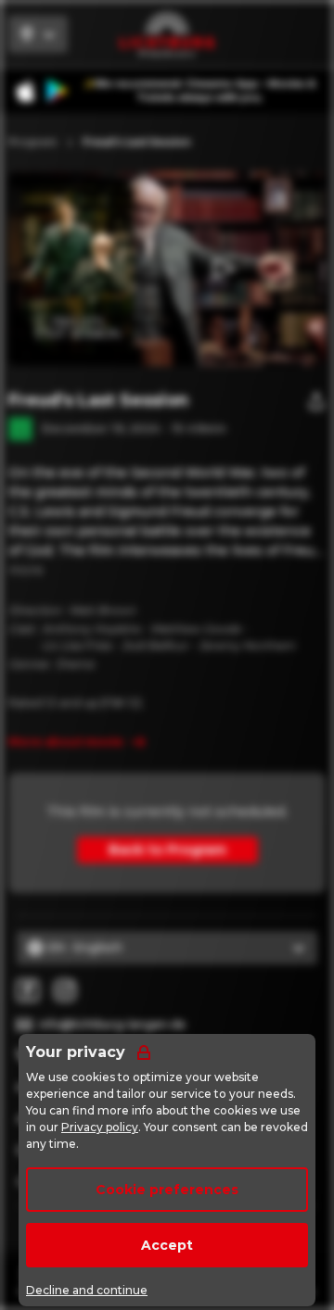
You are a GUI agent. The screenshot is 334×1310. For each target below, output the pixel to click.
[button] (222, 269)
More (26, 569)
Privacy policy (99, 1127)
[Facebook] (28, 990)
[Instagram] (65, 990)
